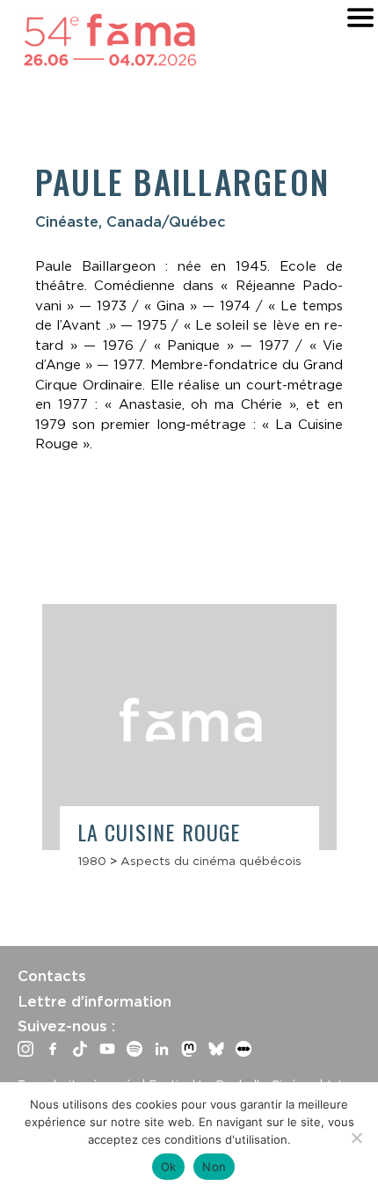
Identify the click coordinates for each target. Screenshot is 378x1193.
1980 (91, 861)
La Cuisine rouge (159, 831)
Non (214, 1167)
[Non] (356, 1137)
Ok (169, 1167)
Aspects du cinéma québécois (211, 861)
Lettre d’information (94, 1001)
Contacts (52, 976)
